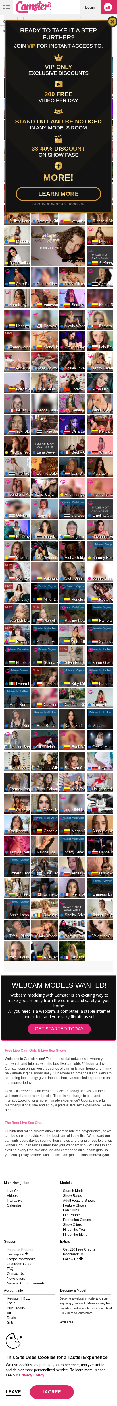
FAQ (10, 1269)
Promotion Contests (78, 1220)
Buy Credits (16, 1308)
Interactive (15, 1201)
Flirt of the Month (76, 1234)
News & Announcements (26, 1283)
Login (90, 7)
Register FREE (18, 1298)
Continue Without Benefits (58, 204)
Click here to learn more (76, 1313)
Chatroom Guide (19, 1264)
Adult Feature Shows (79, 1201)
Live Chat (14, 1191)
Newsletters (16, 1279)
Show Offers (72, 1225)
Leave (13, 1391)
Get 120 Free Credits (79, 1249)
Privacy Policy (31, 1375)
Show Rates (72, 1196)
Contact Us (15, 1274)
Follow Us (71, 1259)
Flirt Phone (71, 1215)
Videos (12, 1196)
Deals (11, 1318)
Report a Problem (20, 1249)
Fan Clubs (71, 1210)
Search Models (74, 1191)
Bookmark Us (73, 1254)
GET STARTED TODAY (59, 1028)
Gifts (10, 1323)
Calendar (14, 1205)
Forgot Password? (21, 1259)
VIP (9, 1313)
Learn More (58, 193)
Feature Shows (74, 1205)
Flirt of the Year (74, 1230)
